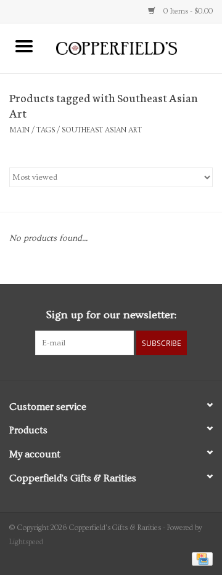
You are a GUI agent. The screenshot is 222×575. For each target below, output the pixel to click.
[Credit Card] (200, 557)
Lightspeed (26, 542)
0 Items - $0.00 (187, 11)
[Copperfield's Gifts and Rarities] (135, 47)
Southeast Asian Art (102, 130)
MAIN (19, 130)
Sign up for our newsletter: (111, 314)
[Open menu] (24, 45)
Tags (45, 130)
